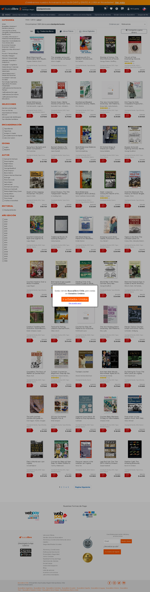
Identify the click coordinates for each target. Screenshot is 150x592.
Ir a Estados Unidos (75, 299)
